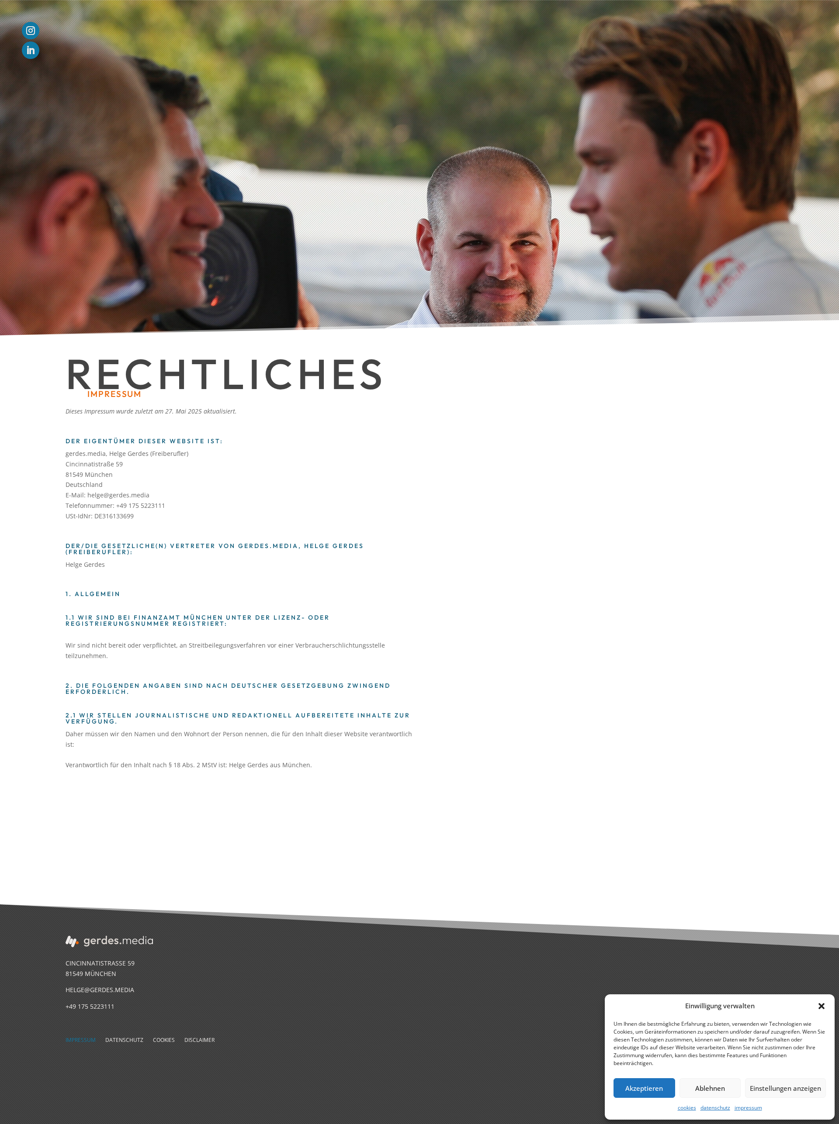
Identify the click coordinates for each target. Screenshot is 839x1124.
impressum (748, 1107)
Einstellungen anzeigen (785, 1088)
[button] (821, 1006)
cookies (687, 1107)
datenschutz (715, 1107)
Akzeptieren (644, 1088)
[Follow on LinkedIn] (30, 50)
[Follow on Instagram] (30, 30)
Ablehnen (710, 1088)
